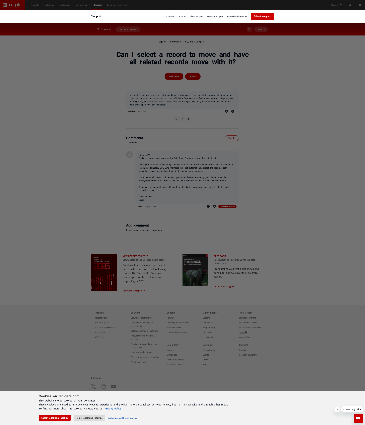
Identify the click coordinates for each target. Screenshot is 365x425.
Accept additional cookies (54, 418)
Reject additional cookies (89, 418)
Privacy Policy (113, 408)
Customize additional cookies (122, 418)
